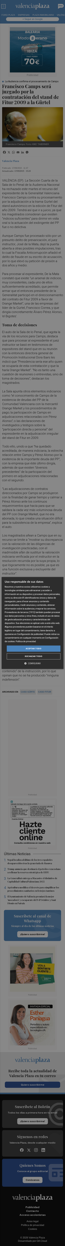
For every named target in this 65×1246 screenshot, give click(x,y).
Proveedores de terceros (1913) (20, 612)
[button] (32, 663)
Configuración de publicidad (30, 634)
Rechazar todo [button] (33, 656)
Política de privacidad (26, 641)
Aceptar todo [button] (33, 648)
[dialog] (32, 623)
